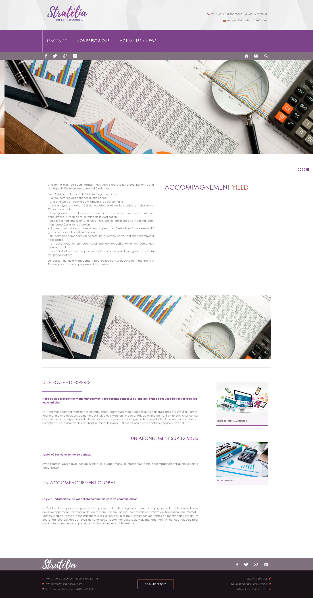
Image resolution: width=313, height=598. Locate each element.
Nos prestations (93, 41)
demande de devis (155, 584)
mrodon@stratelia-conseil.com (247, 20)
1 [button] (300, 171)
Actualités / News (138, 41)
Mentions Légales (257, 578)
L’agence (57, 41)
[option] (156, 107)
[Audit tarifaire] (242, 459)
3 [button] (308, 171)
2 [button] (304, 171)
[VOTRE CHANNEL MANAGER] (242, 400)
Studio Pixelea (258, 583)
